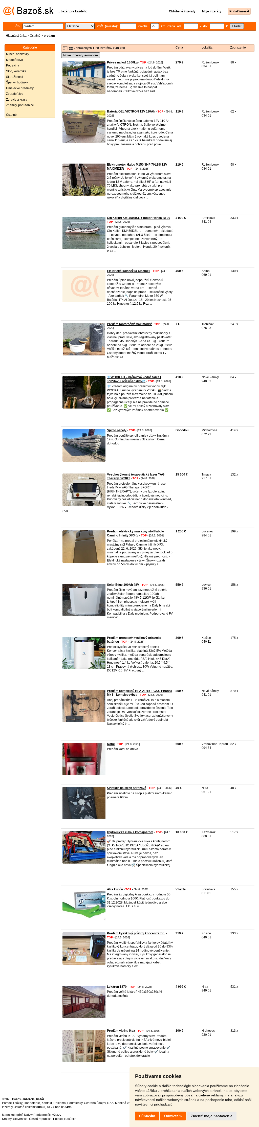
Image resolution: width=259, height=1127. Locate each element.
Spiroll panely (116, 430)
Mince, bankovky (17, 54)
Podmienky (74, 1103)
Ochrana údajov (95, 1103)
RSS (110, 1103)
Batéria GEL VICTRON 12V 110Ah (131, 111)
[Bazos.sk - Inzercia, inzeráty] (28, 14)
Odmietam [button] (173, 1116)
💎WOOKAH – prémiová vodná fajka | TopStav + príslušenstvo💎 (134, 379)
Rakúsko (70, 1119)
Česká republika (40, 1119)
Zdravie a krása (16, 99)
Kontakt (46, 1103)
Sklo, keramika (16, 71)
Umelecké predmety (20, 88)
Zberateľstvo (14, 94)
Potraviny (12, 65)
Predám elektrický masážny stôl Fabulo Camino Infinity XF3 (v (135, 533)
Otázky (17, 1103)
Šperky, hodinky (17, 82)
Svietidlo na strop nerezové (126, 788)
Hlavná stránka (16, 35)
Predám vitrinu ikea (121, 1030)
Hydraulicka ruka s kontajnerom (130, 832)
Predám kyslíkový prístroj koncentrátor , (136, 933)
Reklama (59, 1103)
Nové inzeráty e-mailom (80, 55)
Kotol (111, 744)
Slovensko (20, 1119)
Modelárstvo (14, 60)
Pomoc (7, 1103)
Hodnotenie (32, 1103)
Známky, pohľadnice (20, 105)
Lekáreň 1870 (117, 986)
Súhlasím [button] (147, 1116)
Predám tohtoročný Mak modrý (129, 324)
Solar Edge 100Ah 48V (123, 585)
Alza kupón (115, 889)
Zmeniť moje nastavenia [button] (211, 1116)
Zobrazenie (238, 47)
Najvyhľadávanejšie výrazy (42, 1115)
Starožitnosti (14, 77)
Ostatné (35, 35)
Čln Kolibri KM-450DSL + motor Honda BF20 (138, 218)
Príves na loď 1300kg (122, 62)
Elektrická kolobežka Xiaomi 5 (128, 271)
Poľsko (58, 1119)
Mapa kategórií (12, 1115)
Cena (179, 47)
